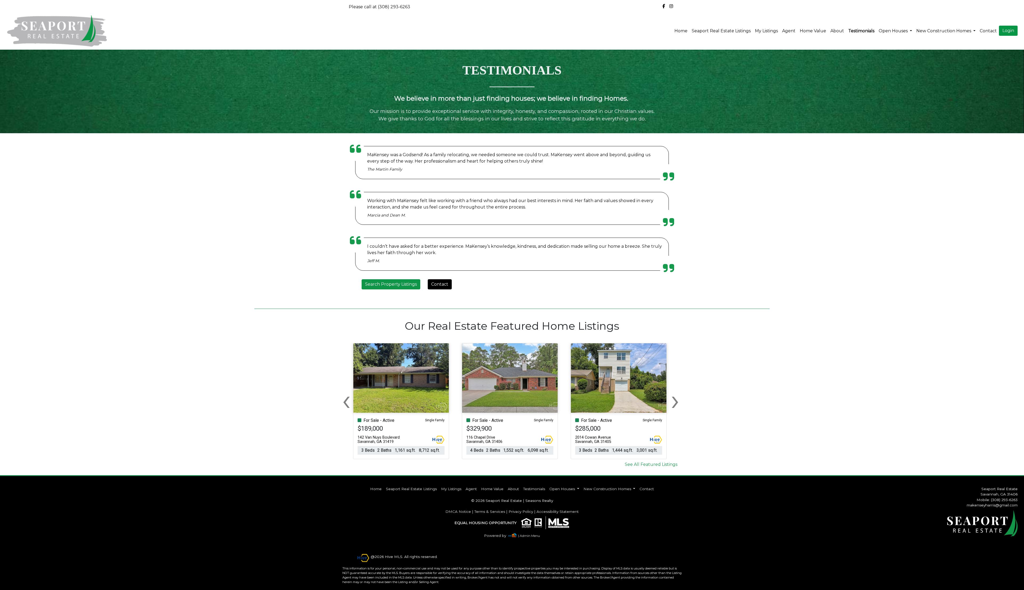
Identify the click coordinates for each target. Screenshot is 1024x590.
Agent (788, 30)
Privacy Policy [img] (521, 511)
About (837, 30)
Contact (439, 284)
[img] (663, 6)
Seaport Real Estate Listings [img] (721, 30)
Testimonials (861, 30)
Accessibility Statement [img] (558, 511)
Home (680, 30)
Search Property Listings (391, 284)
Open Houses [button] (894, 30)
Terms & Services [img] (489, 511)
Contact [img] (988, 30)
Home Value (813, 30)
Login (1008, 30)
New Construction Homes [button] (944, 30)
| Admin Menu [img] (529, 536)
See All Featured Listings (651, 464)
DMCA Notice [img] (458, 511)
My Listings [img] (766, 30)
